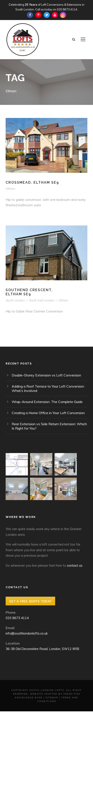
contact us (74, 565)
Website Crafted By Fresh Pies (55, 693)
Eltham (10, 188)
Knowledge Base (28, 697)
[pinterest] (38, 15)
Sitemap (52, 697)
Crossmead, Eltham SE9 (32, 182)
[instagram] (63, 15)
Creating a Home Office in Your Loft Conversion (48, 413)
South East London (41, 300)
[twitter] (47, 15)
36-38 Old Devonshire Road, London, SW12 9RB (42, 649)
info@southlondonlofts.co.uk (27, 633)
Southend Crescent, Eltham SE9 (29, 292)
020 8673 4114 (67, 9)
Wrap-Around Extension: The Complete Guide (47, 402)
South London (15, 300)
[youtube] (55, 15)
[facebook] (30, 15)
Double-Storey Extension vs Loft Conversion (46, 375)
